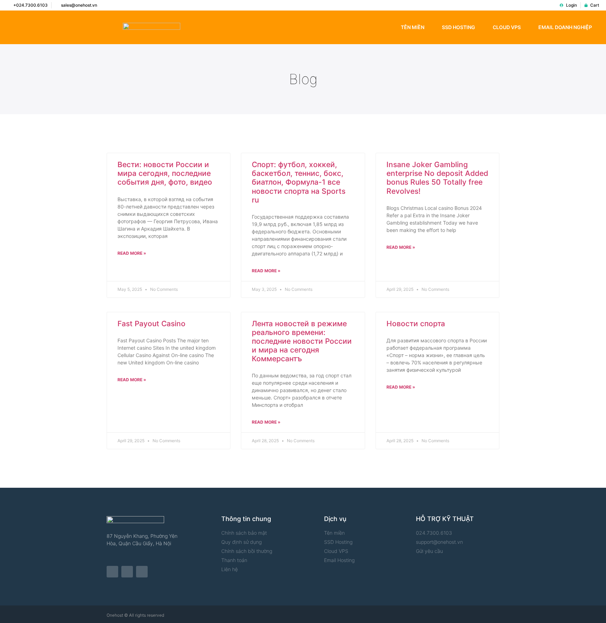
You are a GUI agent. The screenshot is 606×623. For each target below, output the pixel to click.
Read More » (131, 253)
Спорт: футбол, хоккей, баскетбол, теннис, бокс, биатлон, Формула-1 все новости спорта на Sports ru (298, 182)
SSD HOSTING (458, 27)
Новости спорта (415, 323)
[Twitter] (127, 571)
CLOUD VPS (507, 27)
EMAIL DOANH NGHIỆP (565, 27)
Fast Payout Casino (151, 323)
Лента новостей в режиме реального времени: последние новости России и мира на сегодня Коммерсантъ (302, 341)
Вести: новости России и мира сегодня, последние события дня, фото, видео (164, 173)
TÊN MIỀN (412, 27)
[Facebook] (112, 571)
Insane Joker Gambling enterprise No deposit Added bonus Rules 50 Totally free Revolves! (437, 178)
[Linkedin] (142, 571)
